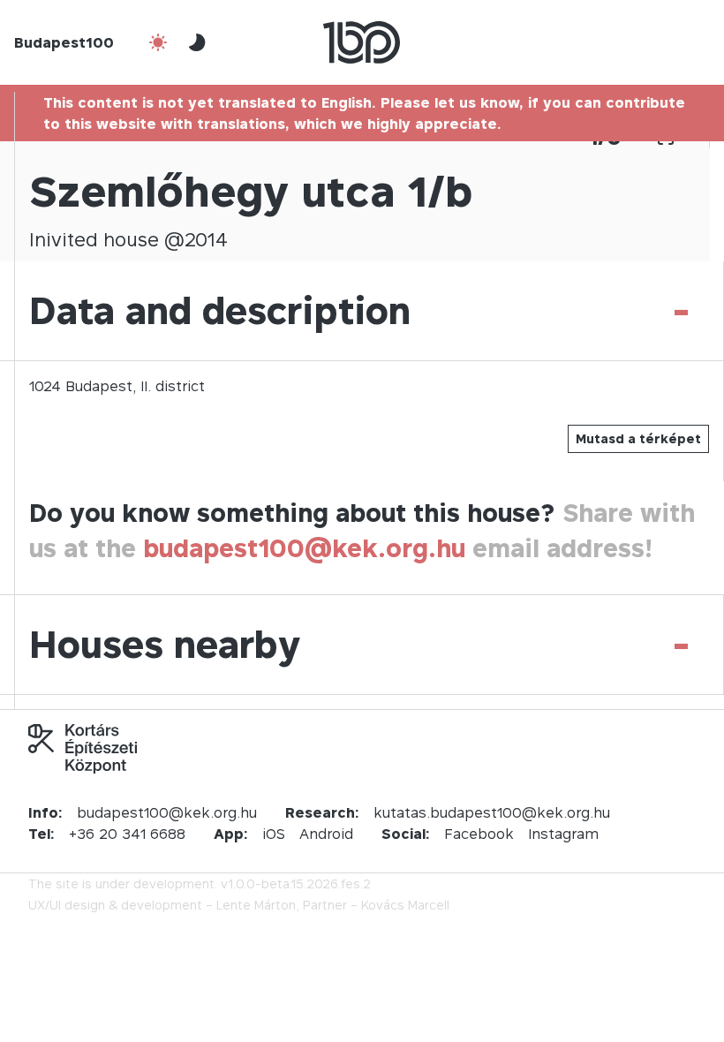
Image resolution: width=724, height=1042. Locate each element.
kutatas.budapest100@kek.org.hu (491, 812)
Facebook (479, 833)
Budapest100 (64, 42)
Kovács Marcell (405, 904)
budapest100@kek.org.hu (304, 548)
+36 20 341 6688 (127, 833)
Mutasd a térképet (638, 438)
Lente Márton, (257, 904)
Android (326, 833)
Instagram (563, 833)
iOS (273, 833)
